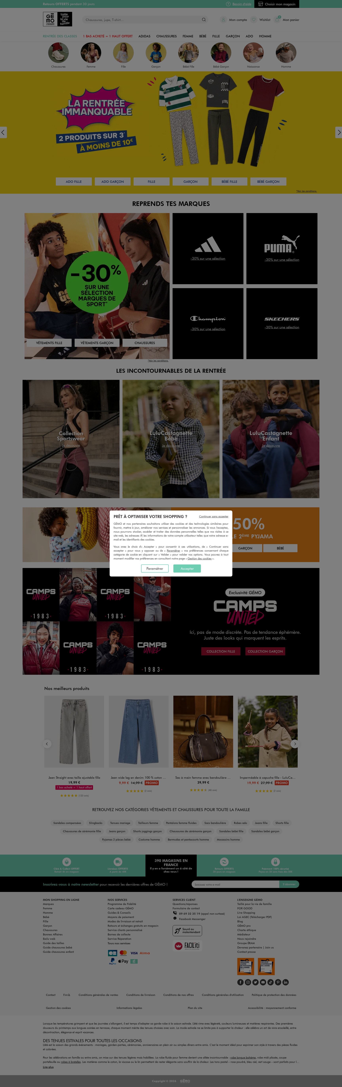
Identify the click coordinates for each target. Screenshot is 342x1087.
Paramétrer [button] (173, 550)
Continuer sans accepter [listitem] (213, 516)
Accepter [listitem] (187, 568)
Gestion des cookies (200, 558)
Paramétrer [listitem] (154, 568)
